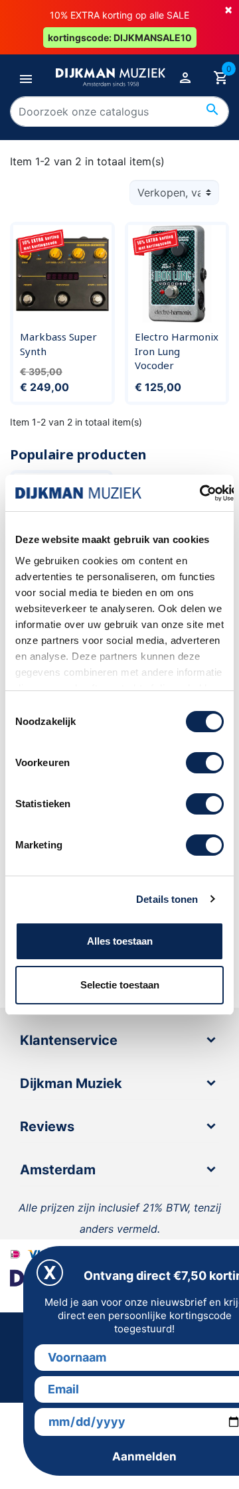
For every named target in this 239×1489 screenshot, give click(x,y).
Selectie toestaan (119, 984)
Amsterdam (58, 1170)
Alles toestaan (120, 941)
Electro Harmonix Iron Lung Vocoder (176, 351)
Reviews (47, 1127)
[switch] (205, 762)
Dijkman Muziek (71, 1083)
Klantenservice (69, 1040)
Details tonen (167, 899)
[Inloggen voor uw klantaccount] (185, 77)
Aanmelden (144, 1456)
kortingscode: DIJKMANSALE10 (120, 37)
